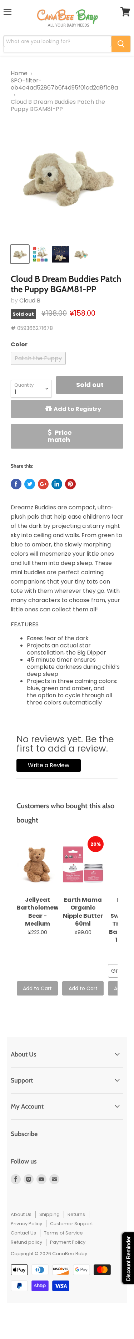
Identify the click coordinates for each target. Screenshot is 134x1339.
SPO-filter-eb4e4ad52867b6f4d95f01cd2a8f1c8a (64, 84)
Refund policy (26, 1242)
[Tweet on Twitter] (29, 484)
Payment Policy (67, 1242)
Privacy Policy (26, 1223)
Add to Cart (37, 988)
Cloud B (29, 300)
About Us (21, 1214)
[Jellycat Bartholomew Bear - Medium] (37, 864)
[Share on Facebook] (16, 484)
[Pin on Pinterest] (70, 484)
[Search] (120, 44)
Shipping (49, 1214)
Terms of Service (63, 1232)
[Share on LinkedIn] (56, 484)
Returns (76, 1214)
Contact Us (23, 1232)
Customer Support (71, 1223)
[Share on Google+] (43, 484)
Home (19, 73)
